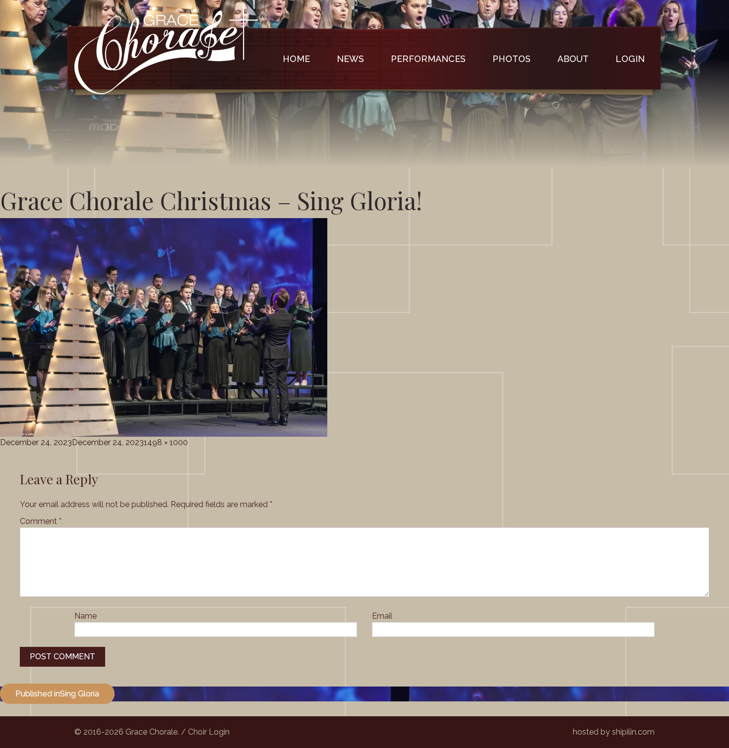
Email (382, 616)
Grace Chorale (166, 49)
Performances (428, 59)
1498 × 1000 (166, 442)
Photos (511, 59)
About (573, 59)
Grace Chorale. (152, 732)
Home (296, 59)
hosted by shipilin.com (614, 732)
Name (85, 616)
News (350, 59)
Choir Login (209, 732)
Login (630, 59)
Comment (40, 521)
